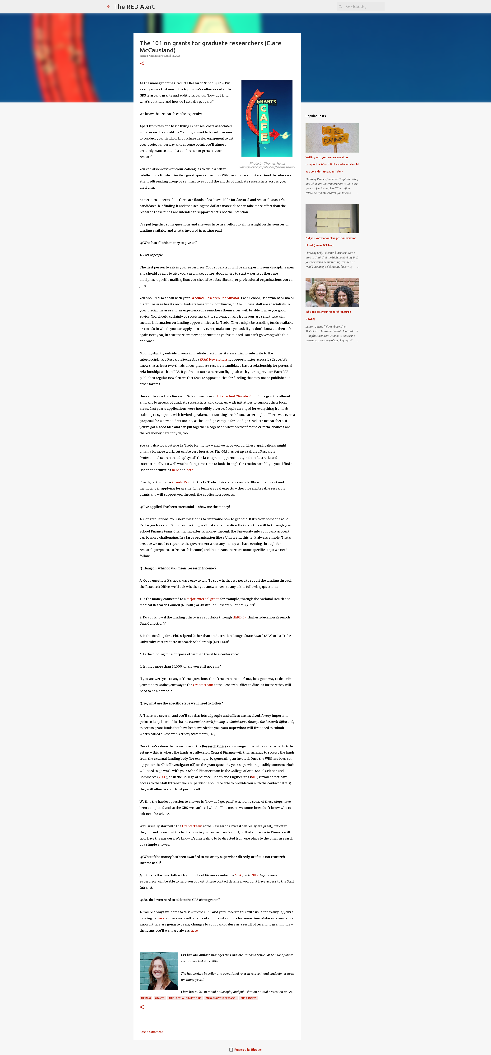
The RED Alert (134, 6)
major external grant (202, 599)
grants (159, 998)
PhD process (248, 998)
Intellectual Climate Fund (236, 396)
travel (161, 918)
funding (146, 998)
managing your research (221, 998)
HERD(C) (239, 617)
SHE (254, 777)
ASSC (162, 777)
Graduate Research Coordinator (215, 298)
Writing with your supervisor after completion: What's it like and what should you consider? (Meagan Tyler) (332, 164)
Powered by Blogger (248, 1049)
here (175, 470)
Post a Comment (151, 1032)
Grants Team (182, 482)
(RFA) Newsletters (214, 359)
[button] (142, 63)
